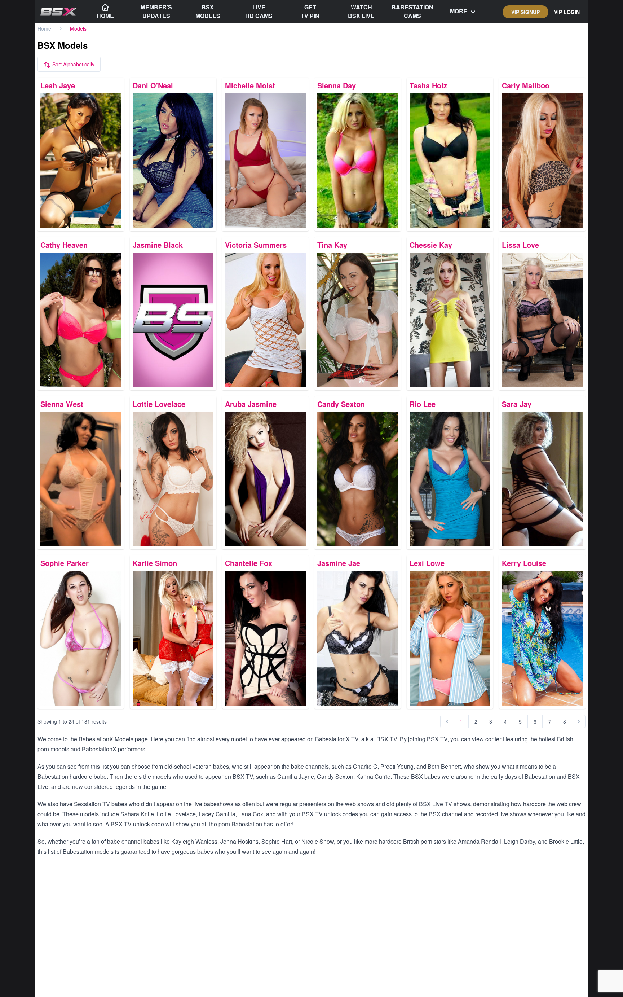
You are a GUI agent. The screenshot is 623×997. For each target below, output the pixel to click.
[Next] (579, 721)
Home (44, 28)
